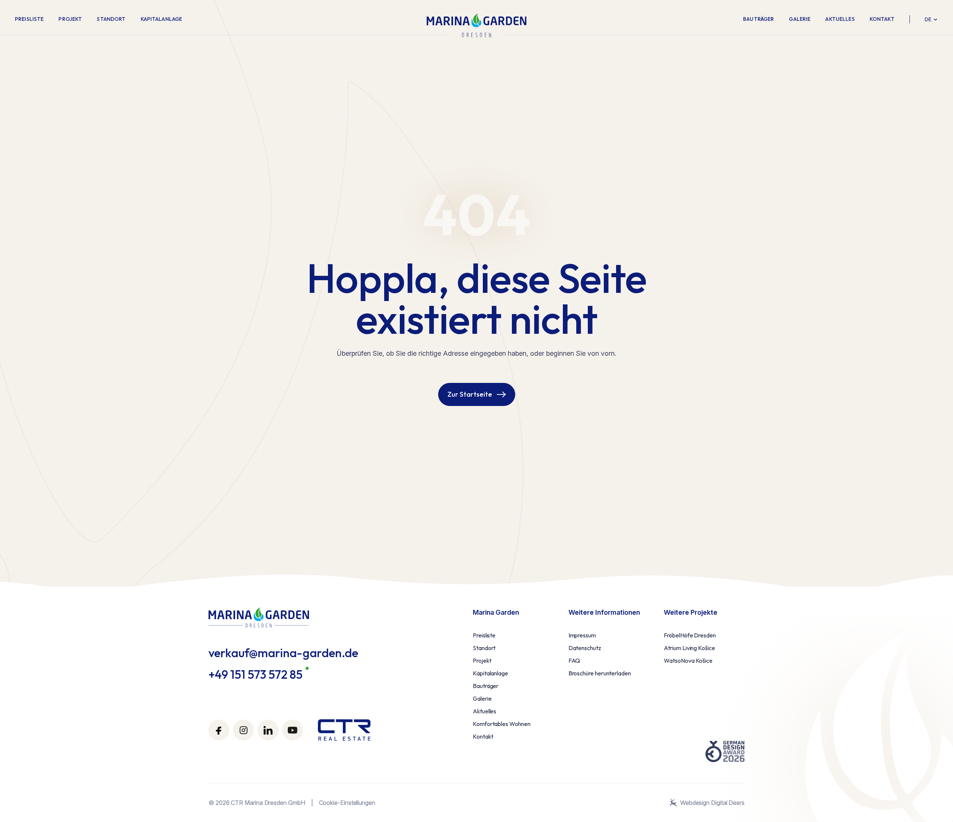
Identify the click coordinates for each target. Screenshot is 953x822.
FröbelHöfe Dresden (690, 635)
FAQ (574, 660)
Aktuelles (839, 19)
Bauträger (758, 19)
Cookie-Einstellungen (347, 802)
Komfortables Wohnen (501, 723)
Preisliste (29, 19)
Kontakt (882, 19)
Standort (111, 19)
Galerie (799, 19)
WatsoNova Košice (688, 660)
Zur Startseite (469, 394)
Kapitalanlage (161, 19)
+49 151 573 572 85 (255, 674)
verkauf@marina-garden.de (283, 652)
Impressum (582, 635)
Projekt (70, 19)
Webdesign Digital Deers (712, 802)
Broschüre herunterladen (599, 673)
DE (928, 19)
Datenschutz (584, 648)
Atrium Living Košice (689, 648)
